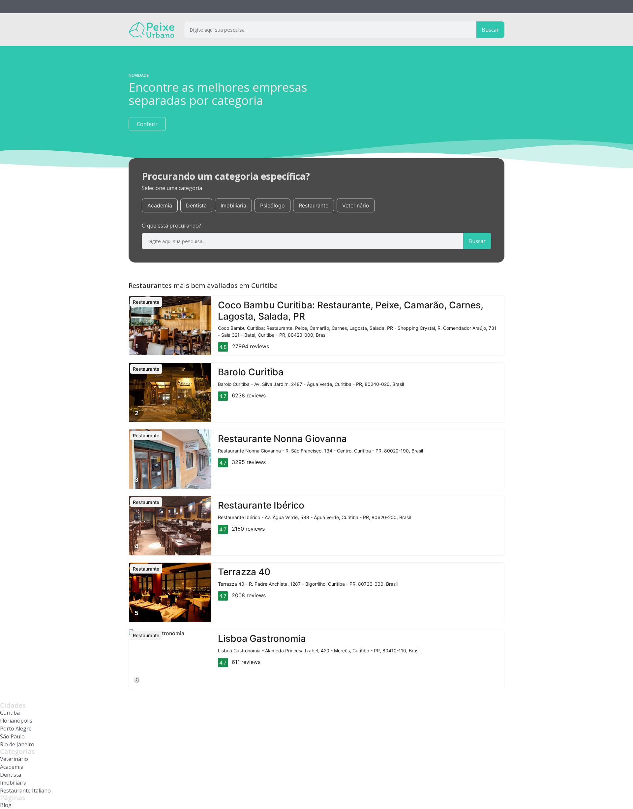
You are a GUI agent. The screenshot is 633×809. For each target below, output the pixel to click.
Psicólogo (272, 205)
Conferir (147, 124)
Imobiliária (233, 205)
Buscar (490, 29)
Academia (159, 205)
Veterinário (355, 205)
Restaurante (313, 205)
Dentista (196, 205)
